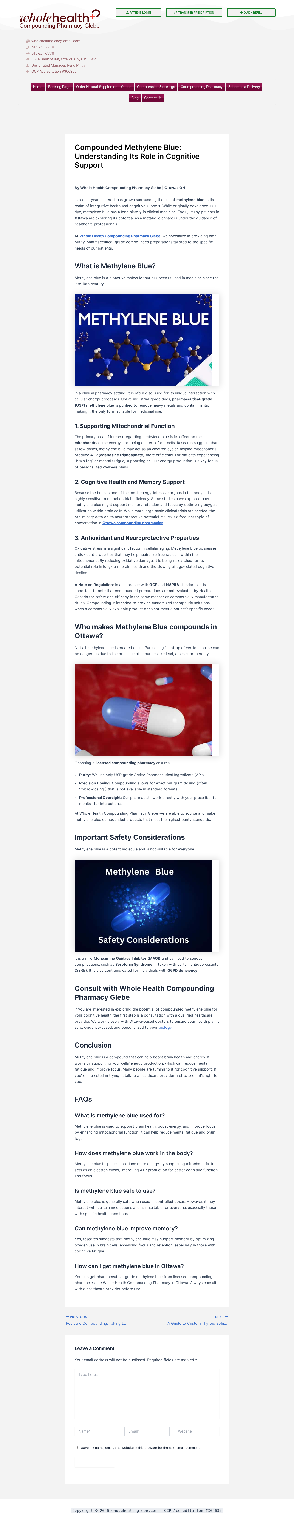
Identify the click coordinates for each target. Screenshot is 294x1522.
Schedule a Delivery (244, 87)
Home (37, 87)
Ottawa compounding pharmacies (132, 522)
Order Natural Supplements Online (104, 87)
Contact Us (152, 98)
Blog (135, 98)
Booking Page (59, 87)
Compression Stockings (156, 87)
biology (165, 1027)
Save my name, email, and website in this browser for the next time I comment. (141, 1448)
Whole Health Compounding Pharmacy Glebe (120, 236)
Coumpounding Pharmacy (202, 87)
